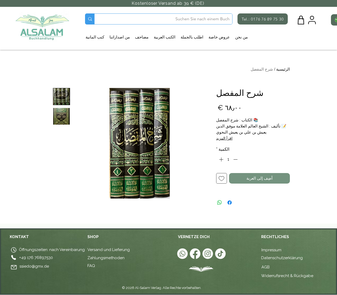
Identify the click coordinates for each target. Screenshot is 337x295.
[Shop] (301, 20)
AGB (266, 267)
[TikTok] (220, 253)
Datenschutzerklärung (282, 257)
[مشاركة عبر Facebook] (229, 202)
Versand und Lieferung (108, 249)
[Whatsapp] (182, 253)
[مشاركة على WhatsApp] (219, 202)
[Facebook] (195, 253)
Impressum (271, 250)
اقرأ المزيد (224, 138)
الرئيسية (283, 69)
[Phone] (13, 257)
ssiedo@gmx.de (34, 266)
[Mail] (14, 267)
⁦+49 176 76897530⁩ (36, 257)
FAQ (91, 265)
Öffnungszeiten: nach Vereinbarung (51, 249)
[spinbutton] (228, 159)
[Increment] (220, 159)
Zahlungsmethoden (106, 257)
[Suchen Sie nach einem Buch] (90, 19)
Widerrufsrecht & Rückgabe (287, 275)
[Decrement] (236, 159)
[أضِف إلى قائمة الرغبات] (221, 178)
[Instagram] (207, 253)
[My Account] (312, 20)
